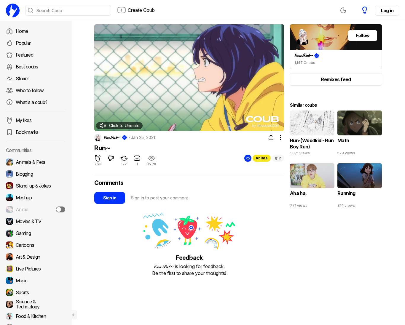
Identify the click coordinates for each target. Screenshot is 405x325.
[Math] (359, 134)
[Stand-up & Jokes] (35, 186)
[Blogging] (35, 174)
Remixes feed (336, 79)
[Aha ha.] (312, 187)
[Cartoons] (35, 245)
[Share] (271, 137)
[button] (119, 125)
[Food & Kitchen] (35, 316)
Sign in (109, 197)
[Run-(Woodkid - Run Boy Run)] (312, 134)
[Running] (359, 187)
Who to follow (30, 90)
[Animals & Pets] (35, 162)
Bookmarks (27, 132)
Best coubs (27, 67)
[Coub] (13, 10)
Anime (262, 158)
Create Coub (141, 10)
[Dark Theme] (343, 10)
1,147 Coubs (304, 62)
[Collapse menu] (74, 315)
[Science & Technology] (35, 304)
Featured (24, 55)
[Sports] (35, 292)
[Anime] (35, 209)
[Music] (35, 280)
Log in (387, 10)
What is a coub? (31, 102)
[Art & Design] (35, 257)
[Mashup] (35, 198)
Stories (23, 78)
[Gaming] (35, 233)
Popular (23, 43)
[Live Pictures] (35, 269)
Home (22, 31)
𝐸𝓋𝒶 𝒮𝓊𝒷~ (112, 137)
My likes (23, 120)
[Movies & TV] (35, 221)
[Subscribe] (60, 209)
